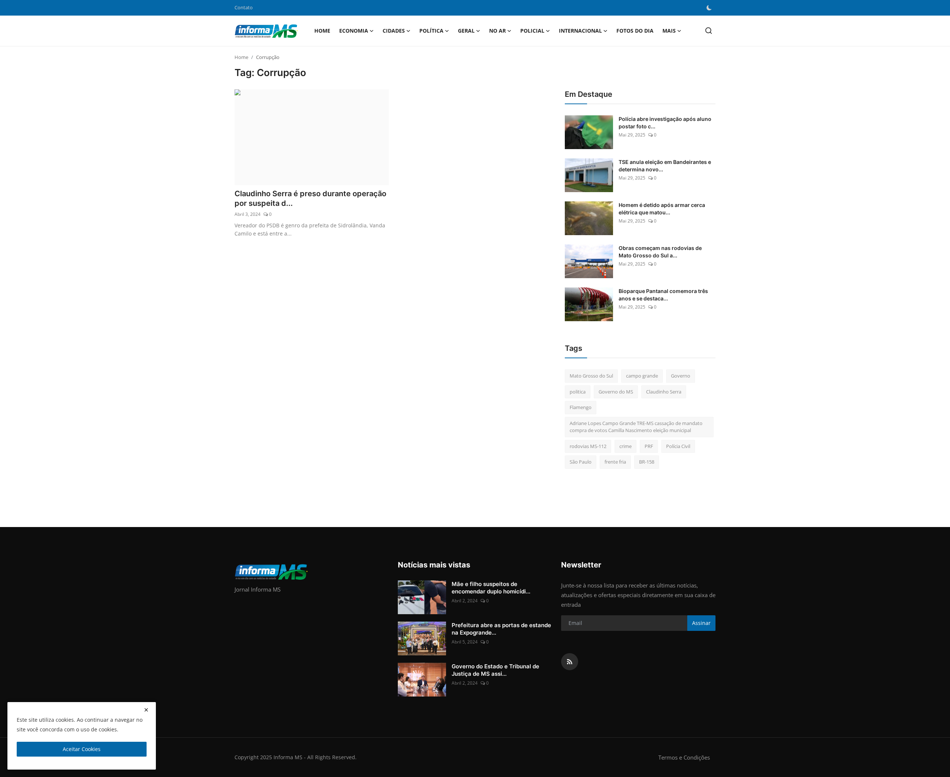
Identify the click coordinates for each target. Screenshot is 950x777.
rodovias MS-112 (588, 446)
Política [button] (431, 30)
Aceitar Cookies (82, 749)
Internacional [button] (580, 30)
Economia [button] (353, 30)
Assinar (701, 622)
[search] (708, 30)
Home (322, 30)
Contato (244, 7)
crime (625, 446)
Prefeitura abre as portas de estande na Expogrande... (501, 629)
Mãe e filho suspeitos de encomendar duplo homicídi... (491, 587)
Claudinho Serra (663, 391)
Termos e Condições (684, 757)
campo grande (642, 375)
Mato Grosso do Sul (591, 375)
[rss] (569, 661)
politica (578, 391)
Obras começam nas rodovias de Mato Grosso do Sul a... (660, 252)
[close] (146, 710)
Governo (680, 375)
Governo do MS (616, 391)
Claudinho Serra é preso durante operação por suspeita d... (310, 198)
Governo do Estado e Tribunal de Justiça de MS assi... (495, 670)
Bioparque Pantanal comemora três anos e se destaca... (663, 295)
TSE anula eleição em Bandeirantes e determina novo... (665, 165)
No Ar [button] (497, 30)
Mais (669, 30)
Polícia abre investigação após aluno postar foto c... (665, 122)
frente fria (615, 461)
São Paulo (581, 461)
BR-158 (646, 461)
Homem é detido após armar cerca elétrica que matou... (662, 208)
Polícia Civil (678, 446)
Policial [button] (532, 30)
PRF (649, 446)
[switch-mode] (709, 7)
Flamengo (581, 407)
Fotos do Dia (634, 30)
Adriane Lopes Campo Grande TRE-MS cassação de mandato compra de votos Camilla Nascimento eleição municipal (636, 427)
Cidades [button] (394, 30)
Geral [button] (466, 30)
